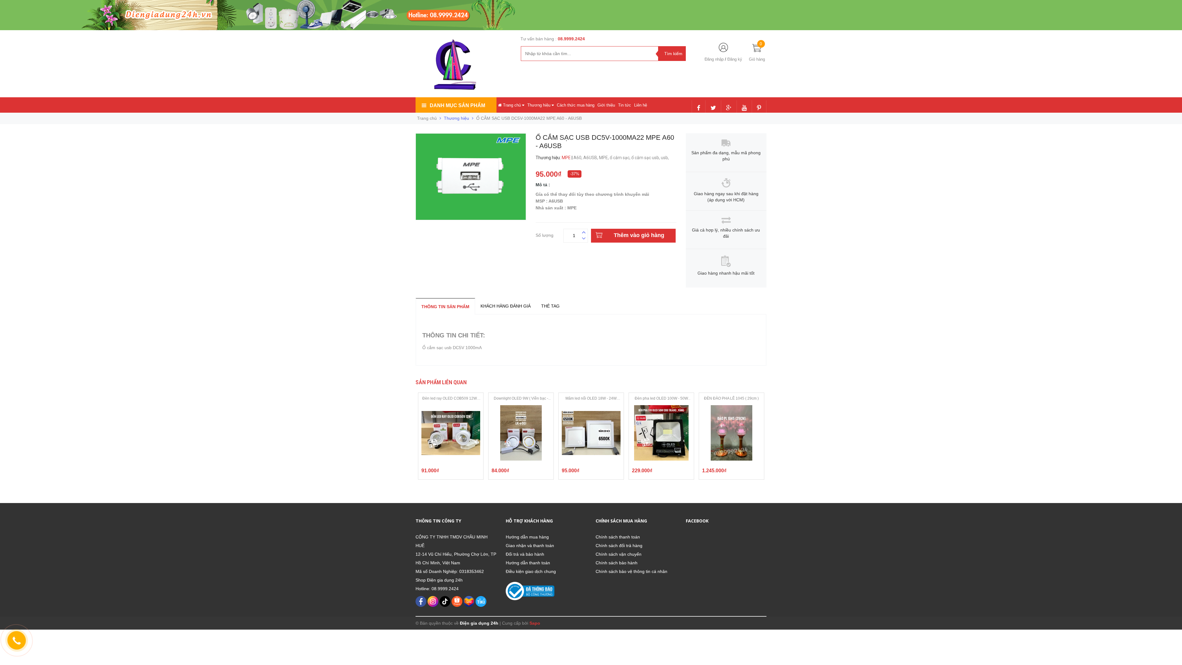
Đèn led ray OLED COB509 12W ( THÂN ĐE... (450, 398)
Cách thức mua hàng (575, 105)
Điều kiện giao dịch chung (531, 571)
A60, (578, 157)
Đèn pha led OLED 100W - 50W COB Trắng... (661, 398)
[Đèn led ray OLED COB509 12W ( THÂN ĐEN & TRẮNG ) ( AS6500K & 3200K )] (450, 433)
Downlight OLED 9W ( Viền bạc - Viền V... (521, 398)
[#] (295, 14)
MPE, (604, 157)
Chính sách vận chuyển (618, 554)
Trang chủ (512, 105)
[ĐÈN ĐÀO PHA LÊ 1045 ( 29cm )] (731, 433)
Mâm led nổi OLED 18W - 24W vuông (591, 398)
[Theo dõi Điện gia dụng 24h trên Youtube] (744, 108)
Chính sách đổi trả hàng (619, 545)
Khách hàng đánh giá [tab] (505, 306)
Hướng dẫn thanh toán (528, 562)
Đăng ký (734, 59)
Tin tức (624, 105)
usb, (665, 157)
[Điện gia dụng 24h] (456, 64)
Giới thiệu (606, 105)
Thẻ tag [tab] (550, 306)
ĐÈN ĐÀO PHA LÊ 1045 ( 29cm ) (731, 398)
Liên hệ (640, 105)
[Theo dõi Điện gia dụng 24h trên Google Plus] (729, 108)
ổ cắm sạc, (620, 157)
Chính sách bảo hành (616, 562)
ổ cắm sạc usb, (646, 157)
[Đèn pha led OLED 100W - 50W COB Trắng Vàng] (661, 433)
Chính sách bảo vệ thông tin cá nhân (631, 571)
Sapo (534, 623)
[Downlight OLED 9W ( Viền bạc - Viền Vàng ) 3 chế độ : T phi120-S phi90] (521, 433)
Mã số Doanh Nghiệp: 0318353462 (450, 571)
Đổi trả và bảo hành (525, 554)
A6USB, (591, 157)
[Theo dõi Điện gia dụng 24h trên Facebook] (698, 108)
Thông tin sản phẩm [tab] (445, 306)
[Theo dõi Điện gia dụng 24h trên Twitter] (713, 108)
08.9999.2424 (571, 38)
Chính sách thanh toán (618, 536)
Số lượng (544, 234)
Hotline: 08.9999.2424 (437, 588)
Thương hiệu (539, 105)
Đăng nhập (714, 59)
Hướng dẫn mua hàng (527, 536)
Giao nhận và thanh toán (530, 545)
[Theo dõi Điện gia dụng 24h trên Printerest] (759, 108)
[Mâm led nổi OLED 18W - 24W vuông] (591, 433)
